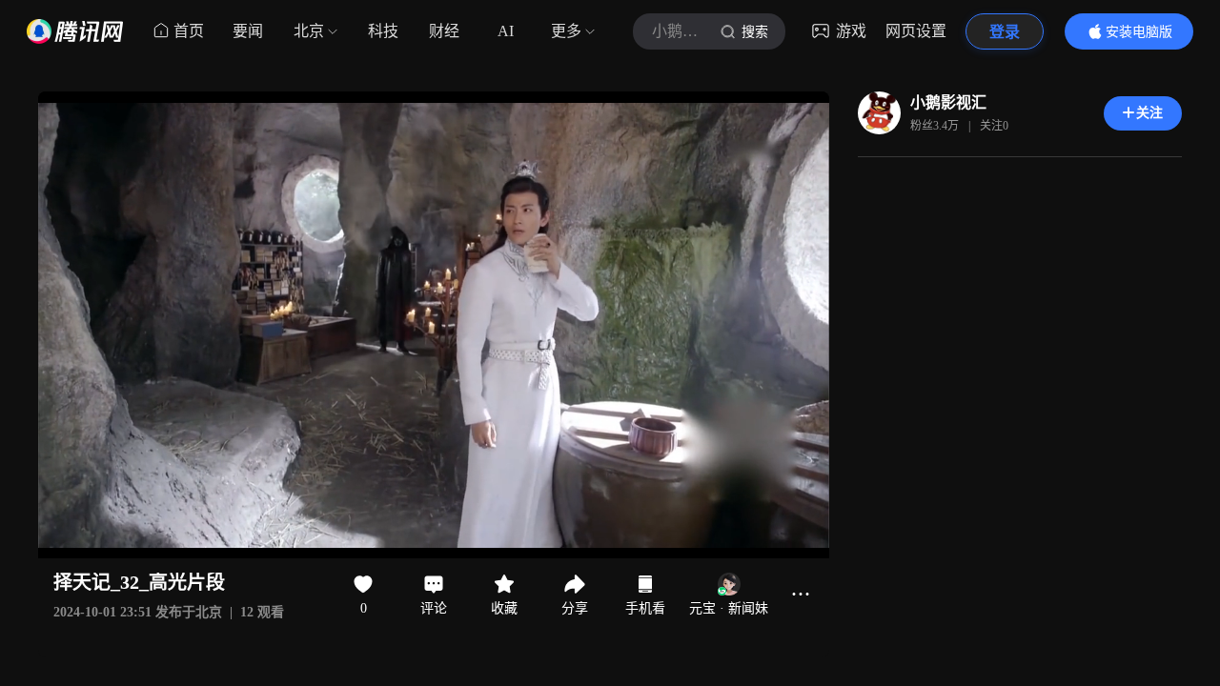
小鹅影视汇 (948, 102)
